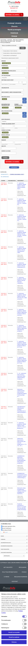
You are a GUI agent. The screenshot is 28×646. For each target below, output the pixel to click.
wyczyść (6, 532)
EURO (24, 101)
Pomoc (24, 572)
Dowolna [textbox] (4, 121)
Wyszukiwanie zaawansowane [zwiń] (10, 58)
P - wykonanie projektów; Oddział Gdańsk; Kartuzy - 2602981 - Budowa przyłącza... (21, 233)
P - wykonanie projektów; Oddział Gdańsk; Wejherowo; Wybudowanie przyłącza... (22, 328)
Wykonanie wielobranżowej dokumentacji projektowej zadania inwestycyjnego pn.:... (22, 393)
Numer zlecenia (5, 151)
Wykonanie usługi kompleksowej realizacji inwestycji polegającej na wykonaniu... (21, 490)
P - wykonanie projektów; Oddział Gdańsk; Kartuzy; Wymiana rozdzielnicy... (21, 280)
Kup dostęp (14, 167)
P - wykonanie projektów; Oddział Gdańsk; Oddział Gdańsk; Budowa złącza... (21, 186)
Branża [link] (2, 536)
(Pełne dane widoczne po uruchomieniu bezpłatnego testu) (21, 193)
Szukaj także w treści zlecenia (10, 51)
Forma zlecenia (5, 130)
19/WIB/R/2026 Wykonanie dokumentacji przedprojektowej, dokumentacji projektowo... (21, 460)
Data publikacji (5, 119)
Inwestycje (14, 33)
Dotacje (14, 36)
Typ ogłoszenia (5, 75)
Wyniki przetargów (14, 29)
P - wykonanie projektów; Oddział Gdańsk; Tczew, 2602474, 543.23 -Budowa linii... (21, 425)
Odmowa (14, 642)
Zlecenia (14, 26)
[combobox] (13, 63)
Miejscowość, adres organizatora (11, 92)
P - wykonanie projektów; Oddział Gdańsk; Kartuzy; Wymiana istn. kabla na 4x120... (22, 296)
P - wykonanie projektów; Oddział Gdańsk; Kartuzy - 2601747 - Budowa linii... (21, 202)
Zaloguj (14, 11)
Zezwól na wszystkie (14, 632)
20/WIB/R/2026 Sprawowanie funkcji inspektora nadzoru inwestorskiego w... (22, 475)
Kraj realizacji (5, 96)
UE (24, 99)
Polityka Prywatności (10, 572)
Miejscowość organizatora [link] (6, 552)
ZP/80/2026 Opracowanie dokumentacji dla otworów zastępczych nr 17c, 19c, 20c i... (22, 442)
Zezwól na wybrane (14, 637)
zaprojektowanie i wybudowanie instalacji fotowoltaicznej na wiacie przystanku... (22, 409)
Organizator (5, 87)
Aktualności (8, 567)
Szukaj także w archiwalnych (10, 55)
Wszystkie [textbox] (4, 77)
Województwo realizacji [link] (6, 542)
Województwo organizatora (5, 105)
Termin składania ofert (17, 174)
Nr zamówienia (5, 176)
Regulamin (22, 567)
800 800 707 (14, 8)
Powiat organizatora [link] (5, 549)
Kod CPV (3, 146)
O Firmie (6, 576)
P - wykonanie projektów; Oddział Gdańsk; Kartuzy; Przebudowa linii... (21, 265)
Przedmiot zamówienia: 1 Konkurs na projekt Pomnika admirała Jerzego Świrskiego (21, 506)
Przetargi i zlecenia (14, 23)
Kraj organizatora (6, 111)
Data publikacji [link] (7, 555)
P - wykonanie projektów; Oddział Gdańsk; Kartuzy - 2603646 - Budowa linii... (21, 217)
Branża (3, 61)
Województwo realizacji (8, 70)
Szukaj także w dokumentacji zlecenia (12, 53)
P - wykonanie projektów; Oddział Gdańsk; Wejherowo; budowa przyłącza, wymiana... (22, 312)
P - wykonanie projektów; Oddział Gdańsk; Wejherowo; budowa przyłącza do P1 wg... (22, 360)
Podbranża (4, 65)
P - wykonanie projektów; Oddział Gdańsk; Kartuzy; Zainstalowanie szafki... (21, 249)
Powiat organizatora (18, 105)
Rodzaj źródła (5, 135)
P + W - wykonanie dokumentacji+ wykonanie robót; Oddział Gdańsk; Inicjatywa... (21, 376)
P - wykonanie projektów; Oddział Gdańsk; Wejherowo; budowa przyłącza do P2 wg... (22, 344)
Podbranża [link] (3, 539)
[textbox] (11, 63)
